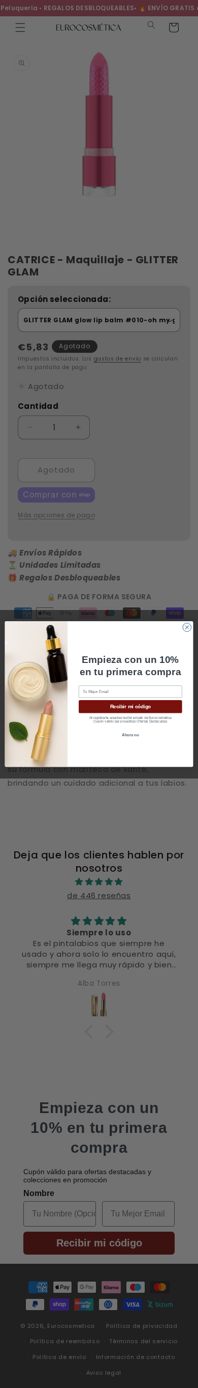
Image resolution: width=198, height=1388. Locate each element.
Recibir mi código (130, 706)
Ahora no (130, 735)
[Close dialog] (187, 627)
